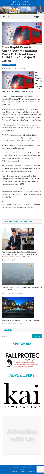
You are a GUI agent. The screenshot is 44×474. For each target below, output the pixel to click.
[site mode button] (36, 17)
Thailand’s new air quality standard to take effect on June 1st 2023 (22, 288)
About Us (13, 4)
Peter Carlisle (21, 68)
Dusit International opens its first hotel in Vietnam (21, 320)
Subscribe (21, 4)
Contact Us (30, 4)
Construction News (8, 65)
